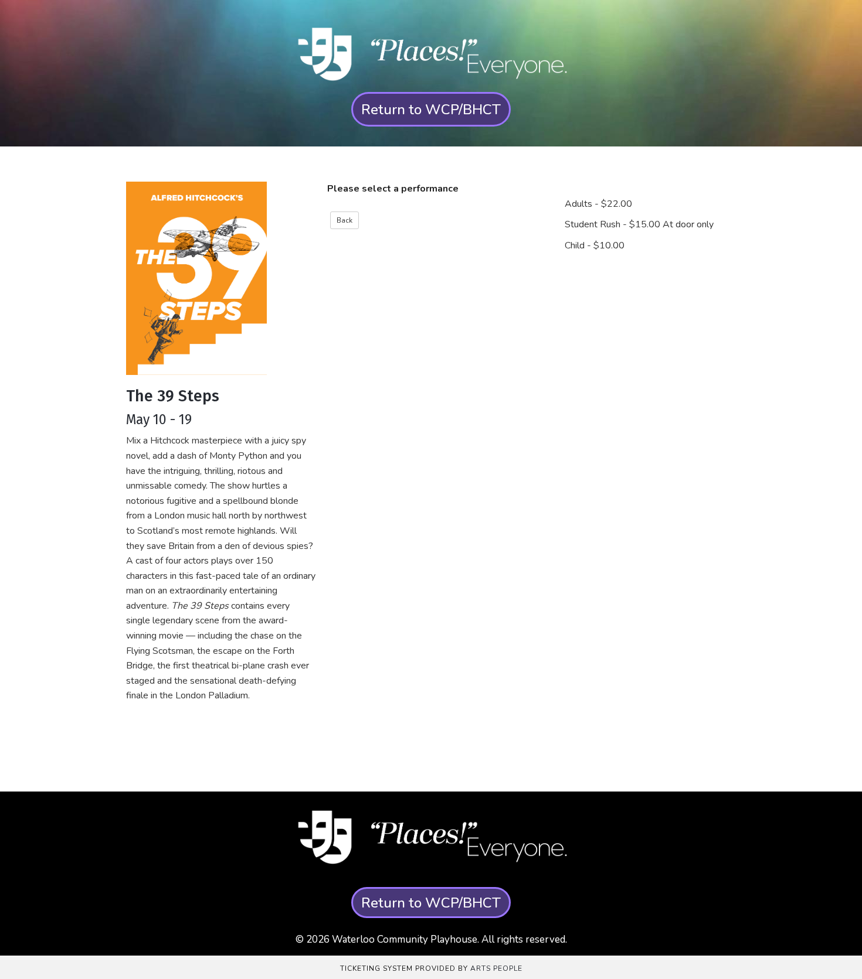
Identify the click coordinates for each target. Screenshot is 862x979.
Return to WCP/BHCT (431, 109)
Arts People (496, 968)
